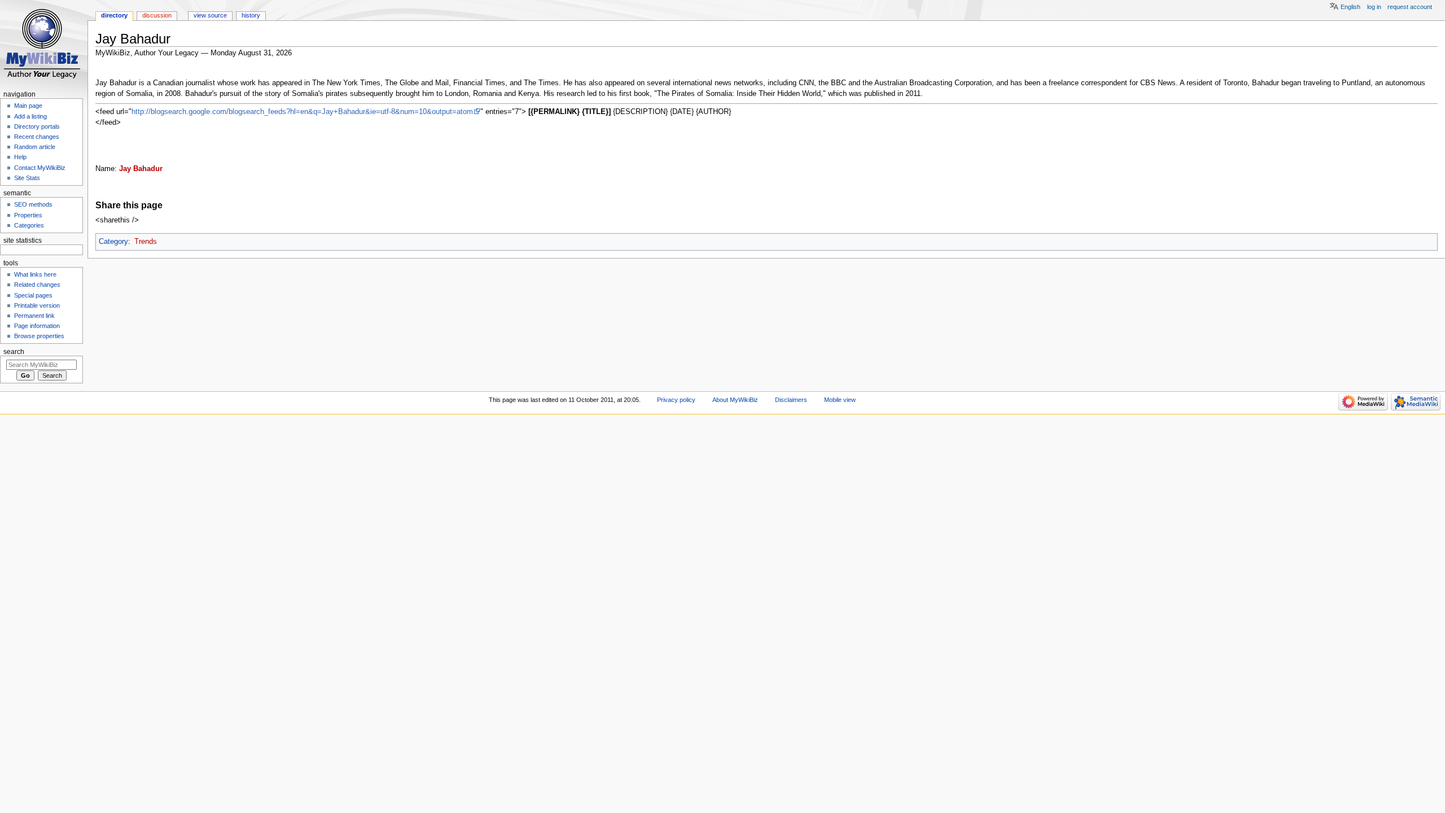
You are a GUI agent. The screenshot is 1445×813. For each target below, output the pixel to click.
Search (13, 351)
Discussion (157, 15)
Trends (145, 242)
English (1350, 6)
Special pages (33, 295)
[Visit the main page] (43, 44)
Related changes (37, 284)
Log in (1374, 6)
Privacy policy (676, 399)
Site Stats (27, 177)
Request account (1409, 6)
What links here (35, 274)
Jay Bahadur (141, 169)
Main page (28, 105)
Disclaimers (791, 399)
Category (113, 242)
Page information (37, 325)
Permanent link (34, 315)
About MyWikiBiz (735, 399)
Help (20, 157)
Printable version (37, 305)
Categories (29, 225)
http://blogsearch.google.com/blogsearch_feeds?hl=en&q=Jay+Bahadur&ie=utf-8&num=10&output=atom (302, 112)
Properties (28, 215)
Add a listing (30, 116)
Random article (34, 146)
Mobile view (840, 399)
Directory (114, 15)
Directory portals (37, 126)
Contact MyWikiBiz (39, 167)
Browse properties (39, 336)
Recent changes (36, 136)
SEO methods (33, 204)
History (251, 15)
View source (210, 15)
